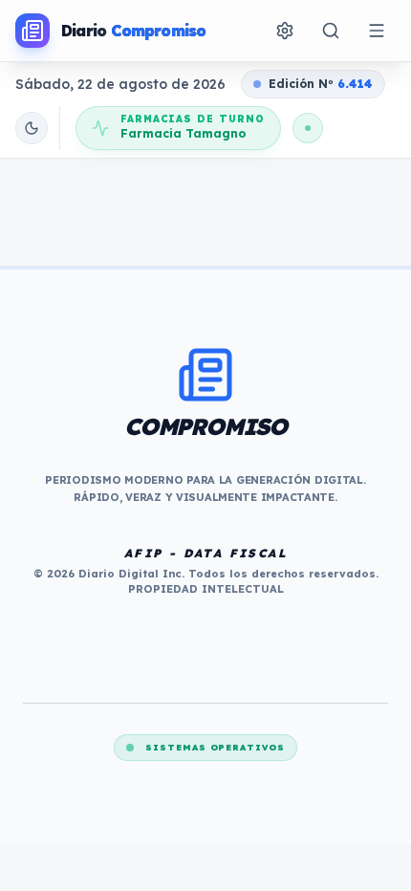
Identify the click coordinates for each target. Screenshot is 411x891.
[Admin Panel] (285, 30)
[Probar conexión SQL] (307, 128)
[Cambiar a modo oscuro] (31, 128)
